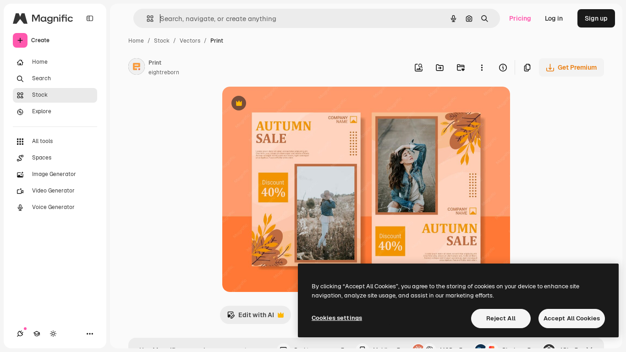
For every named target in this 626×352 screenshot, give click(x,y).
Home (136, 40)
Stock (162, 40)
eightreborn (163, 72)
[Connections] (20, 333)
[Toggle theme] (53, 333)
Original (281, 104)
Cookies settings (337, 318)
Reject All (501, 318)
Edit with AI (250, 317)
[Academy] (36, 333)
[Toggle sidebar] (89, 18)
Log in (554, 18)
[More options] (481, 67)
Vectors (190, 40)
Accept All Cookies (572, 318)
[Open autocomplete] (146, 18)
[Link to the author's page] (136, 67)
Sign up (596, 18)
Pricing (520, 18)
